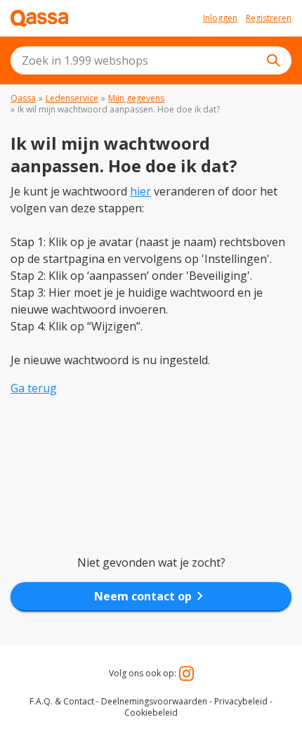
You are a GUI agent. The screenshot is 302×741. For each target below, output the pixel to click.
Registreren (268, 18)
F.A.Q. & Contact (61, 701)
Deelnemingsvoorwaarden (154, 701)
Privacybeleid (241, 701)
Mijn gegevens (136, 98)
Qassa (23, 98)
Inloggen (220, 18)
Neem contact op (151, 596)
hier (140, 191)
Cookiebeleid (151, 713)
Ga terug (34, 388)
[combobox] (151, 60)
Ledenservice (72, 98)
